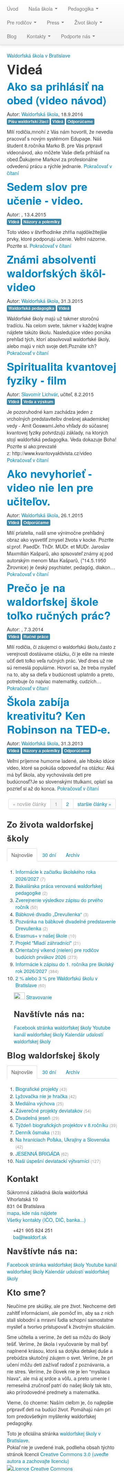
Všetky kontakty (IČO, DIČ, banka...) (46, 1219)
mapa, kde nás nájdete (32, 1212)
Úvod (12, 8)
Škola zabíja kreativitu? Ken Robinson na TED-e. (58, 715)
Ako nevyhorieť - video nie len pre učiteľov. (50, 487)
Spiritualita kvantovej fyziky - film (61, 373)
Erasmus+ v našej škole (42, 935)
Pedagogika (81, 8)
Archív (73, 854)
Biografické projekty (38, 1088)
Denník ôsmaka (33, 1132)
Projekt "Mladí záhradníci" (44, 942)
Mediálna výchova (36, 1103)
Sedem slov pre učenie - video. (47, 193)
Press (54, 22)
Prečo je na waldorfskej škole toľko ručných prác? (59, 601)
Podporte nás (76, 36)
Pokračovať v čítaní (50, 245)
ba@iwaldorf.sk (29, 1237)
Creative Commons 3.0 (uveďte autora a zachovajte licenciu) (57, 1457)
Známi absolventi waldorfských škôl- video (56, 273)
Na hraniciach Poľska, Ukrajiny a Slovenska (63, 1139)
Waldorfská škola (39, 114)
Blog (12, 36)
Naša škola (41, 8)
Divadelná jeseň (34, 1117)
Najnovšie (22, 854)
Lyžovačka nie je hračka (42, 1096)
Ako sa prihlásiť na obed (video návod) (56, 93)
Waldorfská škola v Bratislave (38, 55)
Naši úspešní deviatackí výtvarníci (53, 1160)
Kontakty (37, 36)
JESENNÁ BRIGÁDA (38, 1153)
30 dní (49, 854)
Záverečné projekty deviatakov (50, 1110)
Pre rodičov (20, 22)
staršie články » (94, 803)
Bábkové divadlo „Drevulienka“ (49, 914)
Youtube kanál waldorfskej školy (62, 1031)
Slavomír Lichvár (39, 394)
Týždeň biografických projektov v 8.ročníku (63, 1125)
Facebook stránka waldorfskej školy (52, 1027)
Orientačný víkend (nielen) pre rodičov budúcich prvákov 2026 (57, 953)
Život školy (86, 22)
